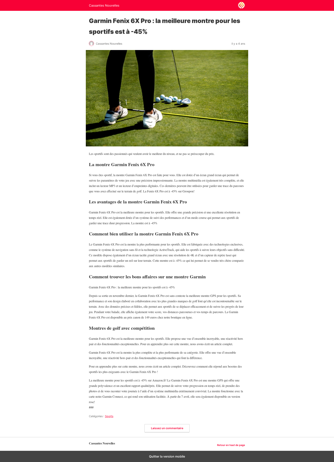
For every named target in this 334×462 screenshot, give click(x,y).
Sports (109, 416)
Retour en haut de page (231, 445)
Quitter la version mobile (167, 456)
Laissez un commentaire (167, 428)
